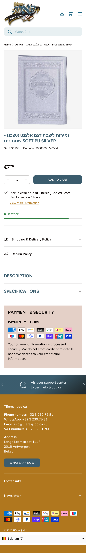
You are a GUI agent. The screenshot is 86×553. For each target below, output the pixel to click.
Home (7, 44)
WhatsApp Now (22, 463)
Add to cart (58, 179)
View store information (24, 203)
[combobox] (43, 31)
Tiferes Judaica (21, 530)
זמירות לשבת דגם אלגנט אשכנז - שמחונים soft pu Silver (43, 44)
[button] (70, 13)
